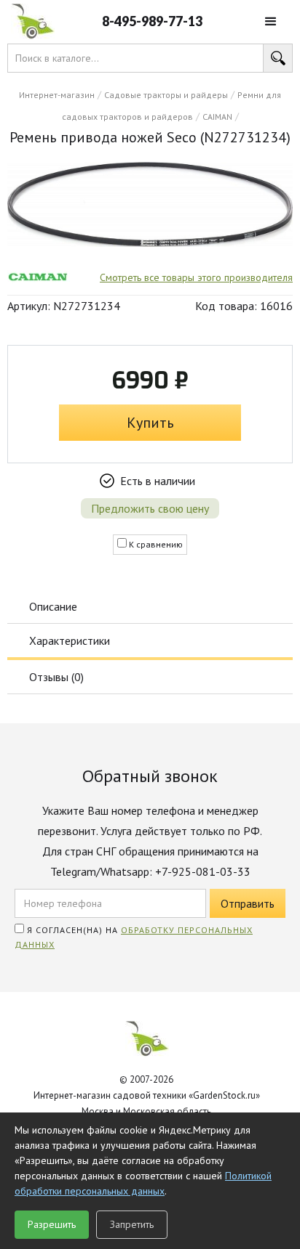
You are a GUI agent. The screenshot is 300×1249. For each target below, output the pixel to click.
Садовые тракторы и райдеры (166, 94)
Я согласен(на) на (134, 937)
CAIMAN (217, 116)
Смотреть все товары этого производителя (196, 277)
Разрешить (52, 1224)
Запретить (132, 1224)
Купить (150, 422)
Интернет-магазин (57, 94)
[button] (271, 22)
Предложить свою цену (150, 508)
